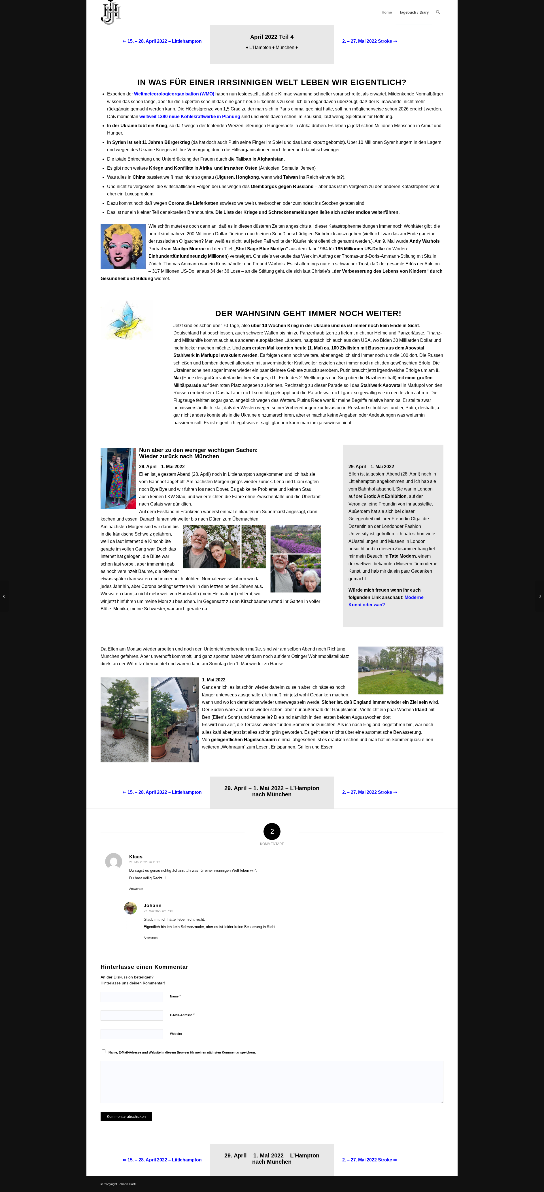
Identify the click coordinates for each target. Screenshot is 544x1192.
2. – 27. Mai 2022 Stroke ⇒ (369, 41)
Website (176, 1033)
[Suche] (437, 12)
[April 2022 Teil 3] (4, 596)
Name (175, 996)
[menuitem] (387, 12)
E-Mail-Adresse (182, 1015)
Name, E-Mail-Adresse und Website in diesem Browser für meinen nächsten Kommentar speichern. (182, 1052)
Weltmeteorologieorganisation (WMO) (174, 93)
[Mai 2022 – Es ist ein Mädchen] (539, 596)
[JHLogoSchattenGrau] (111, 12)
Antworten (136, 888)
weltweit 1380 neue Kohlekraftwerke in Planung (189, 116)
